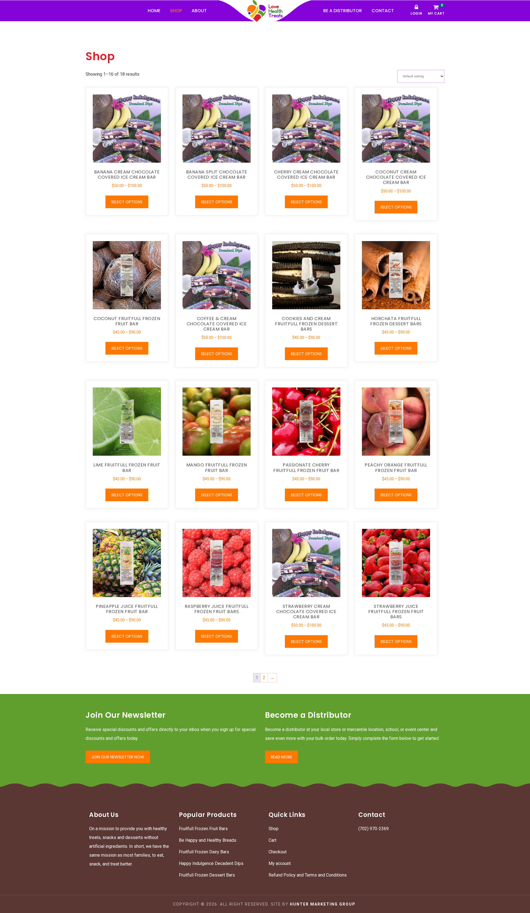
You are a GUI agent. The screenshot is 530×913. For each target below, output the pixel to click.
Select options (126, 202)
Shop (274, 828)
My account (280, 863)
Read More (281, 757)
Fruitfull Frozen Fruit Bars (203, 828)
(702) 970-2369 (373, 828)
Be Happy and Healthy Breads (207, 840)
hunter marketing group (323, 904)
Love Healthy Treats (265, 11)
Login (416, 13)
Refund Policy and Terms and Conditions (308, 875)
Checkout (278, 851)
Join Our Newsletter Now (117, 757)
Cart (272, 840)
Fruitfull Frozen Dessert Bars (207, 875)
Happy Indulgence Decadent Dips (211, 863)
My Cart (436, 10)
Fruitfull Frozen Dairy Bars (204, 851)
